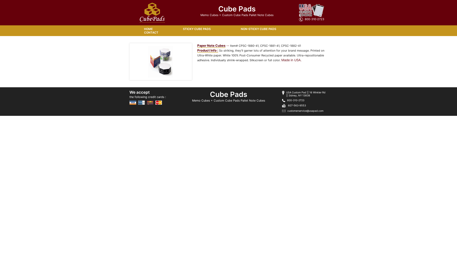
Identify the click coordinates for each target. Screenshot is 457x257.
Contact (151, 32)
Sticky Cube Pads (197, 29)
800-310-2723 (314, 19)
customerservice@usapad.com (305, 110)
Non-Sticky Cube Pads (258, 29)
